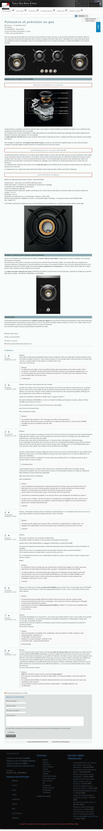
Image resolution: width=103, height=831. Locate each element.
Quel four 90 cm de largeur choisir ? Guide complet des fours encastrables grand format (85, 814)
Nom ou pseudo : (11, 701)
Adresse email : (11, 706)
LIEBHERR (16, 799)
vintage (45, 774)
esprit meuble (48, 767)
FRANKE (15, 781)
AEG (13, 809)
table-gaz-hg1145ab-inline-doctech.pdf (18, 343)
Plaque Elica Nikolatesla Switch (85, 791)
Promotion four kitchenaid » (61, 741)
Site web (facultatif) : (13, 710)
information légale (50, 776)
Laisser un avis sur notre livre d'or (20, 766)
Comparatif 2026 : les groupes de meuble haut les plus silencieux (84, 765)
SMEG (14, 795)
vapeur (45, 769)
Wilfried (9, 27)
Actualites (22, 31)
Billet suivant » (90, 20)
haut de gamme (18, 33)
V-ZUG (14, 785)
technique (46, 764)
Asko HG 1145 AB (24, 326)
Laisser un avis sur (20, 761)
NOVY (14, 790)
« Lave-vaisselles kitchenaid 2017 (37, 741)
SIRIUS (14, 804)
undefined (11, 732)
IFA (44, 783)
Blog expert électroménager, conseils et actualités (15, 1)
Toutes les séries (44, 796)
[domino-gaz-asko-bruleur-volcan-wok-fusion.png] (48, 294)
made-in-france (48, 788)
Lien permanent (11, 31)
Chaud (28, 31)
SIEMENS (15, 818)
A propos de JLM (12, 753)
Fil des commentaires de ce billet (16, 693)
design (45, 760)
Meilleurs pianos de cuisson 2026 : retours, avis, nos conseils (83, 781)
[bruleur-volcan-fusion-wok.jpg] (48, 108)
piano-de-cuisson (49, 778)
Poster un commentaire (12, 337)
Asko (7, 33)
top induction (48, 781)
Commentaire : (11, 715)
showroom (47, 771)
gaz (11, 33)
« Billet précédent (90, 19)
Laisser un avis (18, 758)
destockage (47, 790)
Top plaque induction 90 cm (83, 802)
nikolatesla (47, 792)
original (45, 762)
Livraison (9, 770)
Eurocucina (47, 785)
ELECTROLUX (17, 813)
